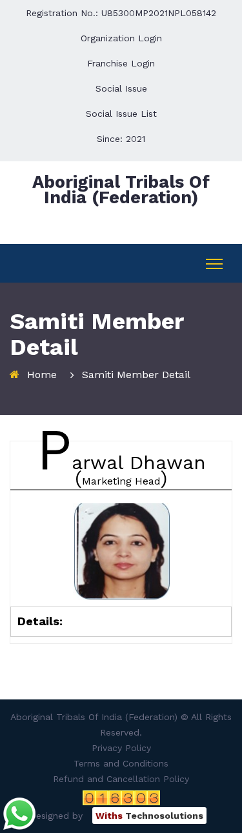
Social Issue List (121, 113)
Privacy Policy (121, 748)
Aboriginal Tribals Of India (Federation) (121, 190)
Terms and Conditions (121, 763)
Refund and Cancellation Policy (121, 779)
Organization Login (121, 38)
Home (42, 374)
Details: (40, 621)
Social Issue (121, 88)
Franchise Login (121, 63)
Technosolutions (149, 815)
